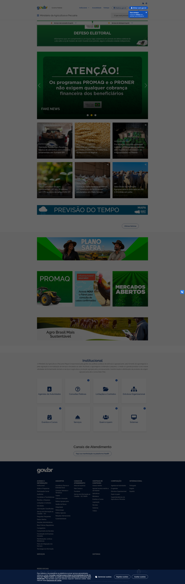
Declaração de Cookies (54, 580)
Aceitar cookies (140, 577)
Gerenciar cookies (104, 577)
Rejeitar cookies (122, 577)
